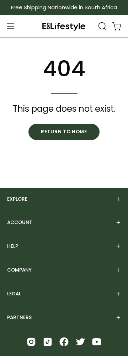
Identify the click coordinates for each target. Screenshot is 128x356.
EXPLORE (17, 199)
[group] (64, 7)
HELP (12, 246)
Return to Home (64, 131)
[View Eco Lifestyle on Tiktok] (47, 341)
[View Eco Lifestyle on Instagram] (31, 341)
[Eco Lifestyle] (64, 26)
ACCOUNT (19, 222)
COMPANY (19, 270)
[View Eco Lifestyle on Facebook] (64, 341)
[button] (102, 26)
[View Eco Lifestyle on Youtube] (96, 341)
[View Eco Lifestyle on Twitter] (80, 341)
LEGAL (14, 293)
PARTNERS (19, 317)
